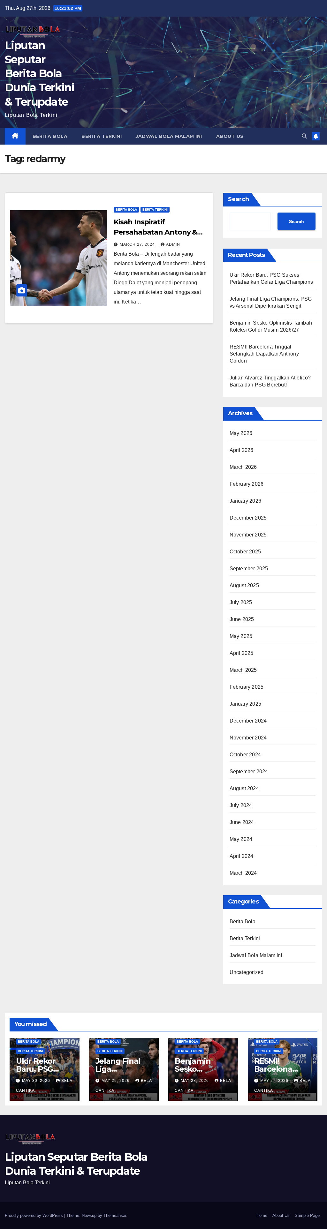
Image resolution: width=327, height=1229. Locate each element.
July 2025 (241, 602)
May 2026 (241, 433)
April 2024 (242, 856)
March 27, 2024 (138, 244)
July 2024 (241, 805)
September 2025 (249, 568)
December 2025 (248, 518)
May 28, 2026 (195, 1080)
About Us (230, 136)
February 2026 (247, 484)
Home (261, 1215)
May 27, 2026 (275, 1080)
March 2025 (243, 670)
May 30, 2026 (36, 1080)
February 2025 (247, 687)
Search (238, 199)
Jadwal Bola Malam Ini (169, 136)
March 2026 (243, 467)
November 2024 (248, 737)
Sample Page (307, 1215)
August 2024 (244, 788)
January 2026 (245, 501)
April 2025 (242, 653)
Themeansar (114, 1215)
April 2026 (242, 450)
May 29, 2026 (116, 1080)
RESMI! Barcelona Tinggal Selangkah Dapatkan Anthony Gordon (264, 353)
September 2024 (249, 771)
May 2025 (241, 636)
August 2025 (244, 585)
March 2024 (243, 873)
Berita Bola (50, 136)
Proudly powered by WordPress (34, 1215)
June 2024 (242, 822)
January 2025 (245, 704)
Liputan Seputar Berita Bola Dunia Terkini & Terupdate (39, 74)
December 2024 (248, 720)
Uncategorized (247, 972)
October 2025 (245, 551)
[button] (304, 136)
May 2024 (241, 839)
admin (173, 244)
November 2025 (248, 534)
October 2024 (245, 754)
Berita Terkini (101, 136)
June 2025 (242, 619)
